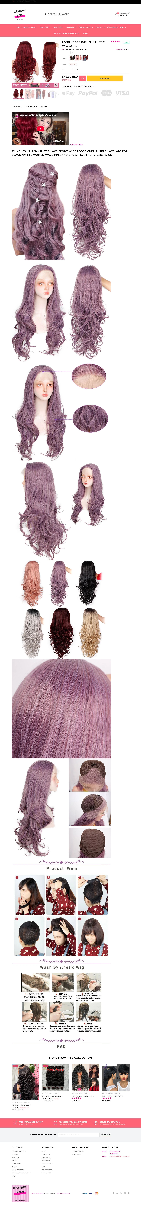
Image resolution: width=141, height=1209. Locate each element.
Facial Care (58, 27)
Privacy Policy (46, 1157)
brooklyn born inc (50, 1193)
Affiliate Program (78, 1151)
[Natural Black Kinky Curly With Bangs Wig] (85, 1077)
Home (85, 33)
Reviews (44, 106)
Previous (12, 94)
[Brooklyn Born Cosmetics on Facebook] (113, 1193)
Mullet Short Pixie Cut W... (112, 1096)
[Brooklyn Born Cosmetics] (25, 14)
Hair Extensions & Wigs (26, 27)
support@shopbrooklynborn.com (121, 1156)
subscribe (106, 1134)
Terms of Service (47, 1164)
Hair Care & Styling (115, 27)
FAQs (43, 1167)
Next (58, 94)
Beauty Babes (76, 1154)
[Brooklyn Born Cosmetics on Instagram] (125, 1193)
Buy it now (105, 78)
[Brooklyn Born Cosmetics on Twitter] (117, 1193)
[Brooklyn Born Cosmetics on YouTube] (121, 1193)
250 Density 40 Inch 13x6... (21, 1105)
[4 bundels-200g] (58, 1088)
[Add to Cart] (82, 78)
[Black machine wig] (75, 1088)
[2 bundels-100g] (49, 1088)
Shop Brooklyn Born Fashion (66, 33)
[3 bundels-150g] (53, 1088)
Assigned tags (32, 106)
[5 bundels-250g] (62, 1088)
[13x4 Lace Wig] (14, 1096)
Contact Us (46, 1154)
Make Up (99, 27)
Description (18, 106)
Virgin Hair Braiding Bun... (52, 1096)
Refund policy (46, 1173)
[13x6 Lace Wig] (19, 1096)
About (44, 1151)
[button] (115, 41)
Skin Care (70, 27)
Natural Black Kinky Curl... (83, 1096)
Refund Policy (46, 1160)
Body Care (44, 27)
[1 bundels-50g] (45, 1088)
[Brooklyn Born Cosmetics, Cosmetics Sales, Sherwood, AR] (5, 1207)
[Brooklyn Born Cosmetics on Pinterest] (129, 1193)
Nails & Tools (85, 27)
